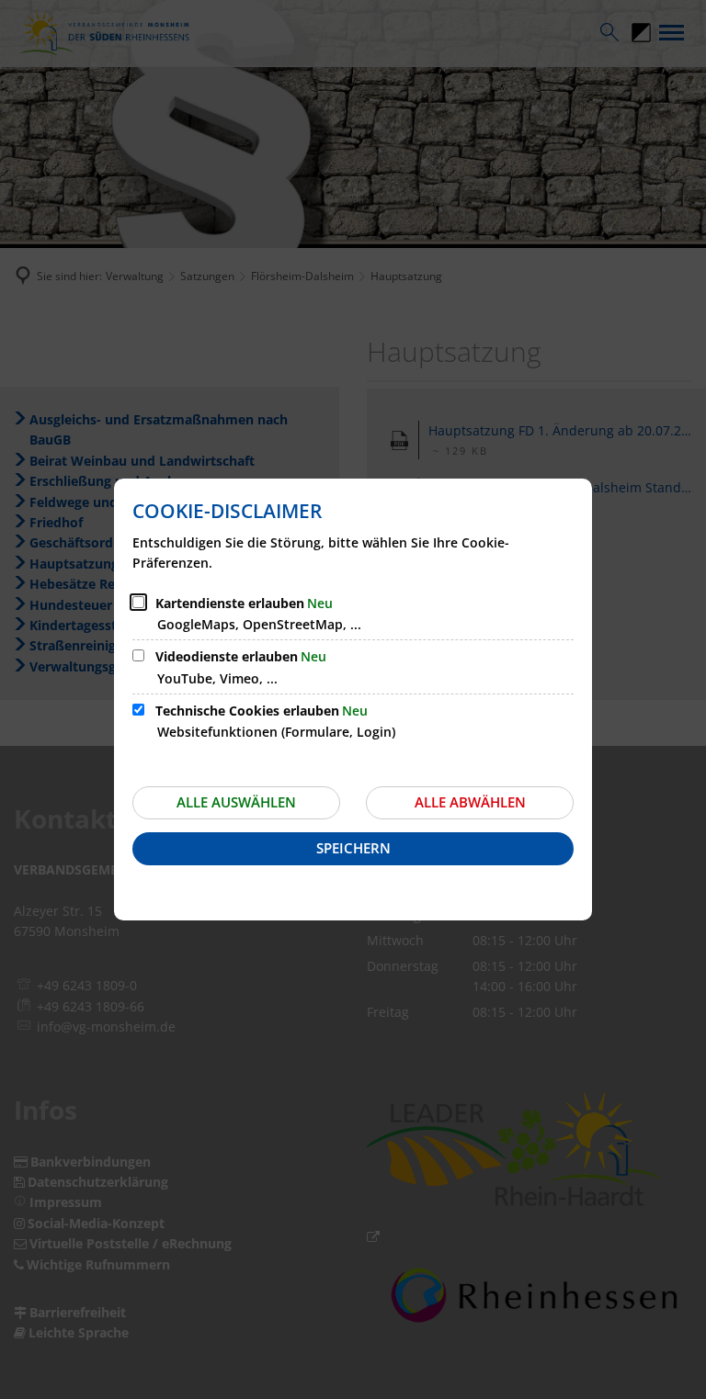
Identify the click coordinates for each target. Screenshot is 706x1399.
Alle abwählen (470, 802)
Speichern (353, 848)
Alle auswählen (236, 802)
